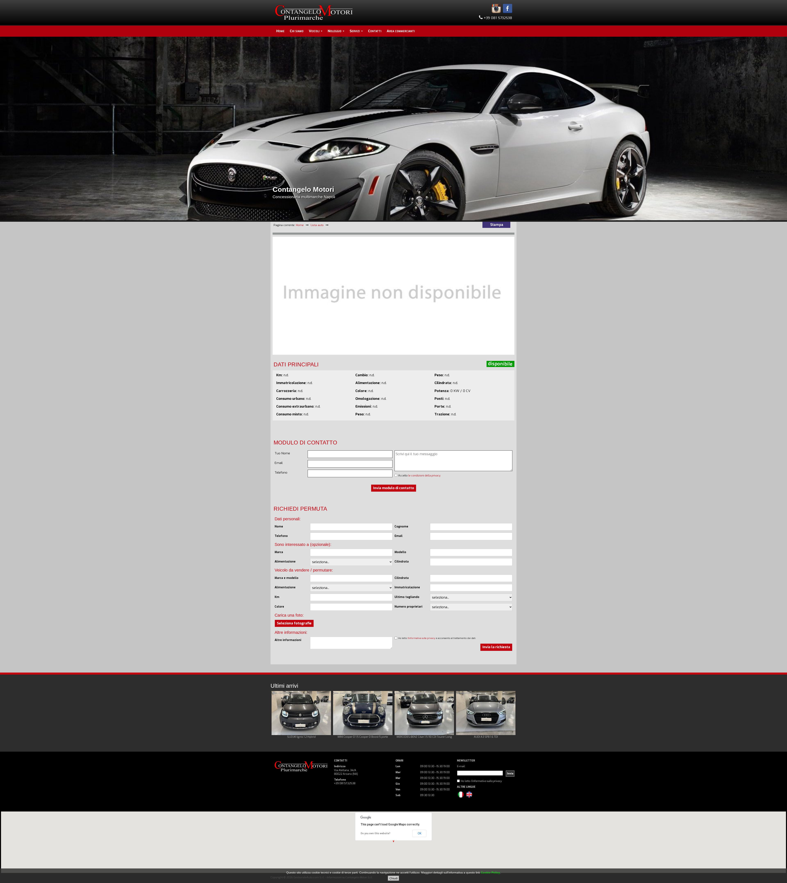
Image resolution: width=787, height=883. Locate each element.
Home (280, 31)
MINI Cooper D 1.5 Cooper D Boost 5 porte (305, 737)
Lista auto (317, 225)
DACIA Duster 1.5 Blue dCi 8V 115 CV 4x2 (489, 737)
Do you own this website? (375, 833)
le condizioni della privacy (424, 475)
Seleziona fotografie (294, 623)
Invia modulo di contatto (393, 488)
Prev (277, 717)
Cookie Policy (490, 872)
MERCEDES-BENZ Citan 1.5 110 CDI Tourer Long (366, 737)
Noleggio (335, 31)
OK (419, 833)
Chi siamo (297, 31)
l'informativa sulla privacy (421, 638)
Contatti (374, 31)
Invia (510, 773)
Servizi (355, 31)
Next (510, 717)
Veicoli (314, 31)
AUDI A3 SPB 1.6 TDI (428, 737)
